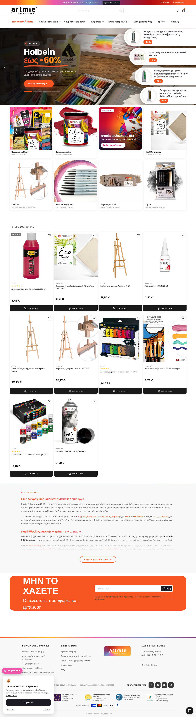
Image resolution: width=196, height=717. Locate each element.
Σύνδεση (166, 2)
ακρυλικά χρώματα (110, 516)
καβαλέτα (138, 516)
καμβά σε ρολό (71, 552)
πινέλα (128, 516)
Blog (63, 669)
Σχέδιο (161, 21)
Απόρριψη (10, 709)
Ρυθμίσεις (46, 709)
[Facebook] (151, 685)
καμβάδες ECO (46, 549)
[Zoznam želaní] (178, 10)
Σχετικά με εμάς (68, 651)
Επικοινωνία (66, 665)
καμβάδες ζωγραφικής (88, 516)
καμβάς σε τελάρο (34, 545)
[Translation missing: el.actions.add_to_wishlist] (49, 235)
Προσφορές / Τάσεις (22, 21)
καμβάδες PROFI (111, 549)
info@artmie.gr (150, 665)
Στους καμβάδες (37, 83)
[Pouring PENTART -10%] (56, 91)
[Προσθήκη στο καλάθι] (31, 308)
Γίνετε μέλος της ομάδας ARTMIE (76, 660)
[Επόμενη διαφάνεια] (48, 257)
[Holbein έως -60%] (28, 91)
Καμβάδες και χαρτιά (74, 21)
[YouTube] (164, 685)
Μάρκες (175, 21)
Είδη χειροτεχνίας (143, 21)
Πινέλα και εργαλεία (117, 21)
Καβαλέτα (96, 21)
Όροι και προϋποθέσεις (32, 668)
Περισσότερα (11, 695)
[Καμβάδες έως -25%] (98, 66)
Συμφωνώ (28, 702)
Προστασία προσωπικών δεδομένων (38, 672)
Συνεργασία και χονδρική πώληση (76, 656)
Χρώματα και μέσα (48, 21)
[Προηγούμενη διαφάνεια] (14, 257)
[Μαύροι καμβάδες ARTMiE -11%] (47, 91)
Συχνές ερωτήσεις (30, 663)
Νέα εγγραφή (179, 2)
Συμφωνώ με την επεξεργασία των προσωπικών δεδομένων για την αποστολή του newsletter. (129, 598)
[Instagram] (158, 685)
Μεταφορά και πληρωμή (33, 651)
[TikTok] (171, 685)
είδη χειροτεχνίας (161, 516)
